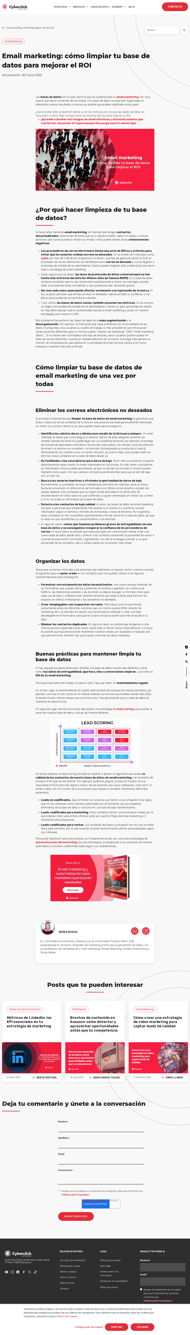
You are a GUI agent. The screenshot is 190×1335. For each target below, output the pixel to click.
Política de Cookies (66, 1316)
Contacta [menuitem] (64, 1288)
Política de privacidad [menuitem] (110, 1260)
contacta (175, 6)
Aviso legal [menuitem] (105, 1266)
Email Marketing (13, 41)
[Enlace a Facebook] (24, 1272)
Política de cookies (109, 1287)
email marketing (127, 97)
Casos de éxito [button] (100, 6)
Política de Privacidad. (158, 1300)
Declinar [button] (142, 1327)
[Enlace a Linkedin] (18, 1272)
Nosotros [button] (61, 6)
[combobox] (162, 30)
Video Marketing (145, 1009)
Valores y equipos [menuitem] (68, 1271)
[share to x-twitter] (186, 661)
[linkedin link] (134, 931)
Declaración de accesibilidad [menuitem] (113, 1281)
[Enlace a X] (29, 1272)
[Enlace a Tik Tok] (35, 1272)
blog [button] (132, 6)
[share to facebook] (186, 654)
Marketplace (79, 1009)
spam (44, 258)
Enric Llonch (174, 1077)
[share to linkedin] (186, 647)
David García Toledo (106, 1077)
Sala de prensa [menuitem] (67, 1283)
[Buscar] (184, 30)
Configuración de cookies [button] (89, 1327)
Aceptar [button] (116, 1327)
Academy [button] (117, 6)
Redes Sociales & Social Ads (24, 1009)
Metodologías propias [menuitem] (70, 1266)
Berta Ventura (47, 1077)
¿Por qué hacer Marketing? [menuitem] (72, 1260)
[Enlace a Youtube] (6, 1272)
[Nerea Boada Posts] (146, 931)
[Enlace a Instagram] (12, 1272)
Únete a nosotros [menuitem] (68, 1277)
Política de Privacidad (75, 1194)
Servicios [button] (79, 6)
